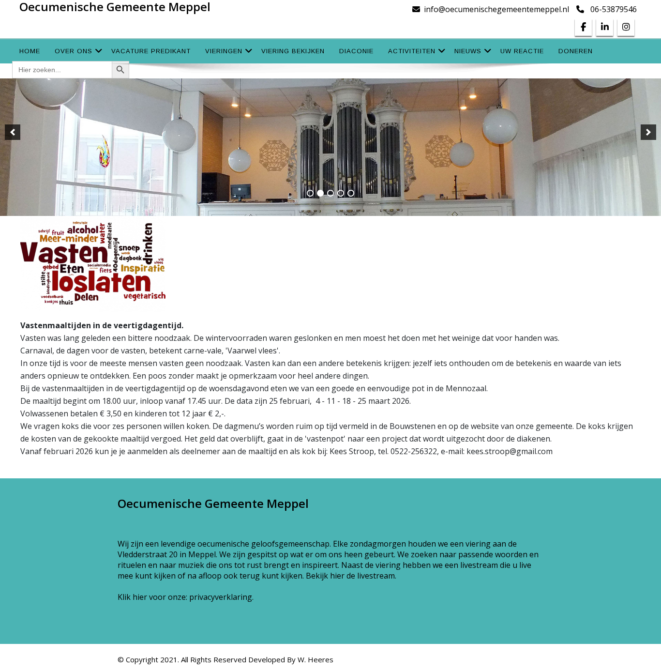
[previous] (12, 132)
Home (29, 51)
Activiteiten (412, 51)
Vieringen (223, 51)
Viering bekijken (293, 51)
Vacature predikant (151, 51)
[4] (340, 193)
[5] (350, 193)
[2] (320, 193)
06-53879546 (613, 9)
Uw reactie (522, 51)
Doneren (575, 51)
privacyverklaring (220, 597)
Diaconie (356, 51)
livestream (376, 575)
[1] (310, 193)
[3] (330, 193)
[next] (648, 132)
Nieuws (467, 51)
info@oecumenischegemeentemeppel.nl (496, 9)
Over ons (73, 51)
